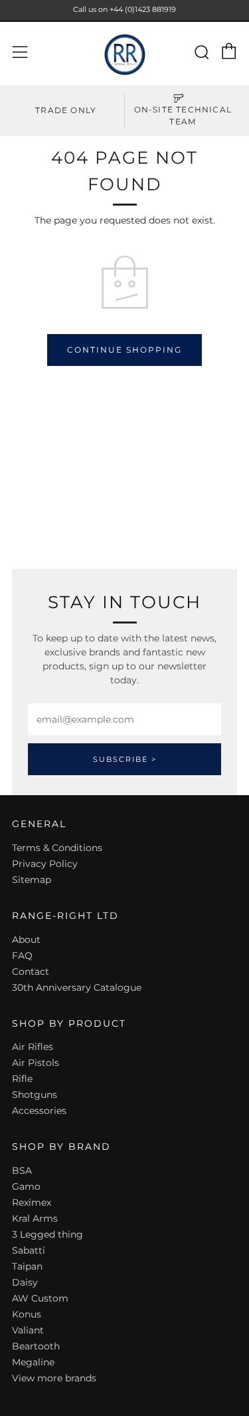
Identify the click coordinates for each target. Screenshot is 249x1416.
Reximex (31, 1202)
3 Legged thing (47, 1234)
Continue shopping (124, 350)
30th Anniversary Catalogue (76, 987)
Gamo (26, 1186)
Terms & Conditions (57, 848)
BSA (22, 1170)
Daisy (25, 1282)
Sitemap (31, 880)
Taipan (27, 1266)
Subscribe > (125, 759)
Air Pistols (35, 1063)
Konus (26, 1314)
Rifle (22, 1079)
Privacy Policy (45, 864)
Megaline (33, 1362)
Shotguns (34, 1095)
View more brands (54, 1378)
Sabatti (28, 1250)
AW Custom (40, 1298)
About (26, 940)
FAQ (22, 956)
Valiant (28, 1330)
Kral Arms (35, 1218)
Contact (30, 971)
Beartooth (36, 1346)
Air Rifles (32, 1047)
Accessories (39, 1111)
